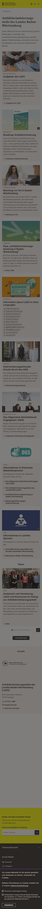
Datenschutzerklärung (19, 886)
